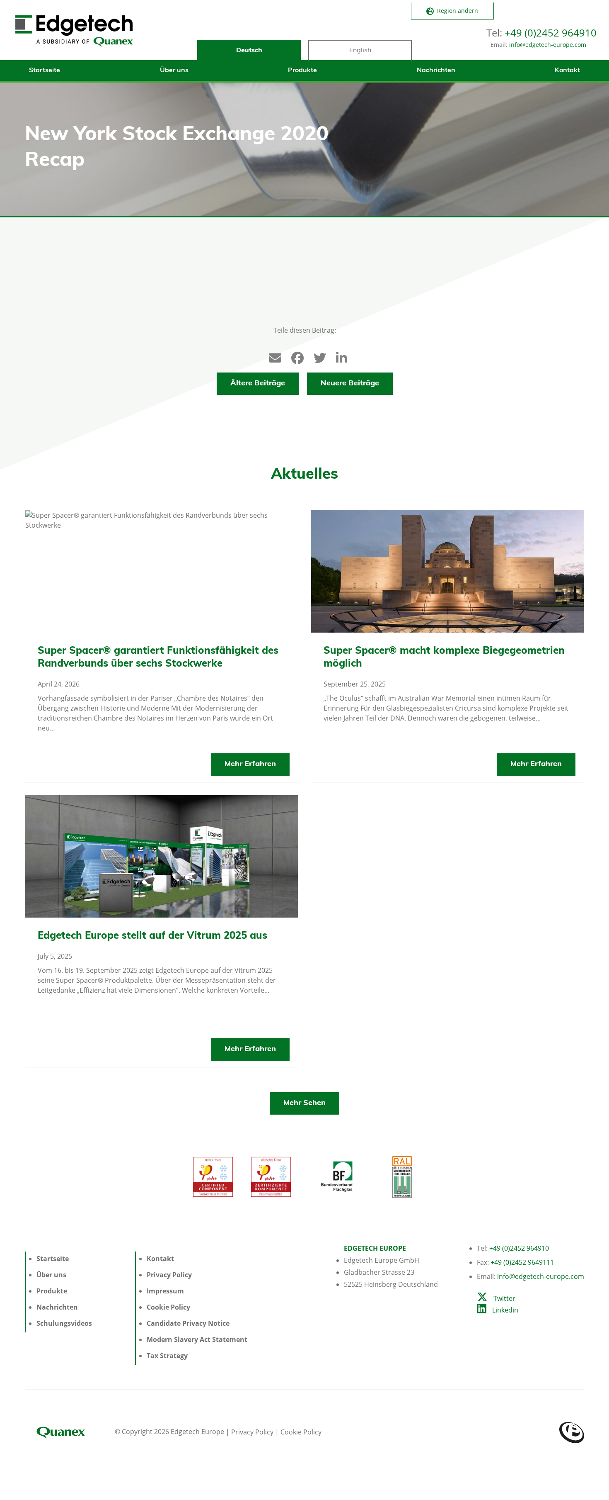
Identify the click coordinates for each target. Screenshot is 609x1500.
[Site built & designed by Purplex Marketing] (571, 1431)
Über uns (174, 70)
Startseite (44, 70)
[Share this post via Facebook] (293, 356)
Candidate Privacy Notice (188, 1323)
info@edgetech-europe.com (547, 45)
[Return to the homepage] (73, 34)
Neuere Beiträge (350, 383)
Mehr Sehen (304, 1103)
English (360, 50)
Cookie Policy (168, 1307)
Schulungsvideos (64, 1323)
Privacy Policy (169, 1274)
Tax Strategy (167, 1355)
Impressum (165, 1290)
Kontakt (567, 70)
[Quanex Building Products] (69, 1431)
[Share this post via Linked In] (338, 356)
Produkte (302, 70)
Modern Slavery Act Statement (197, 1339)
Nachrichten (436, 70)
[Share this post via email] (271, 356)
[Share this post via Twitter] (315, 356)
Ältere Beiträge (257, 383)
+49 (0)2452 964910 (551, 32)
